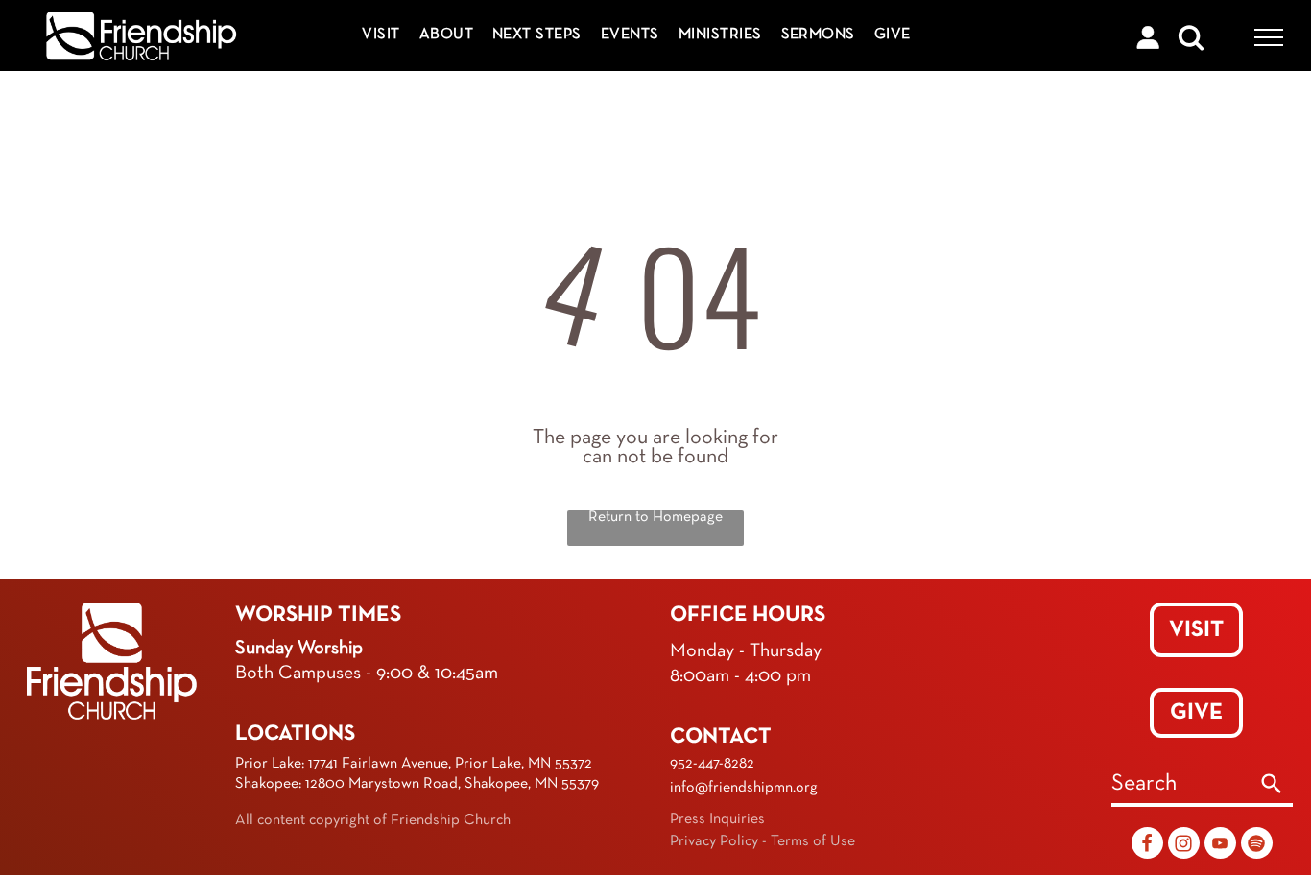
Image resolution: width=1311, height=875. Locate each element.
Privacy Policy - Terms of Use (762, 841)
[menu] (1269, 37)
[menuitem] (380, 35)
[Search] (1272, 786)
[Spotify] (1257, 845)
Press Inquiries (717, 819)
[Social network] (1147, 845)
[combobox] (1181, 786)
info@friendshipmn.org (744, 787)
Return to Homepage (655, 517)
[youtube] (1220, 845)
